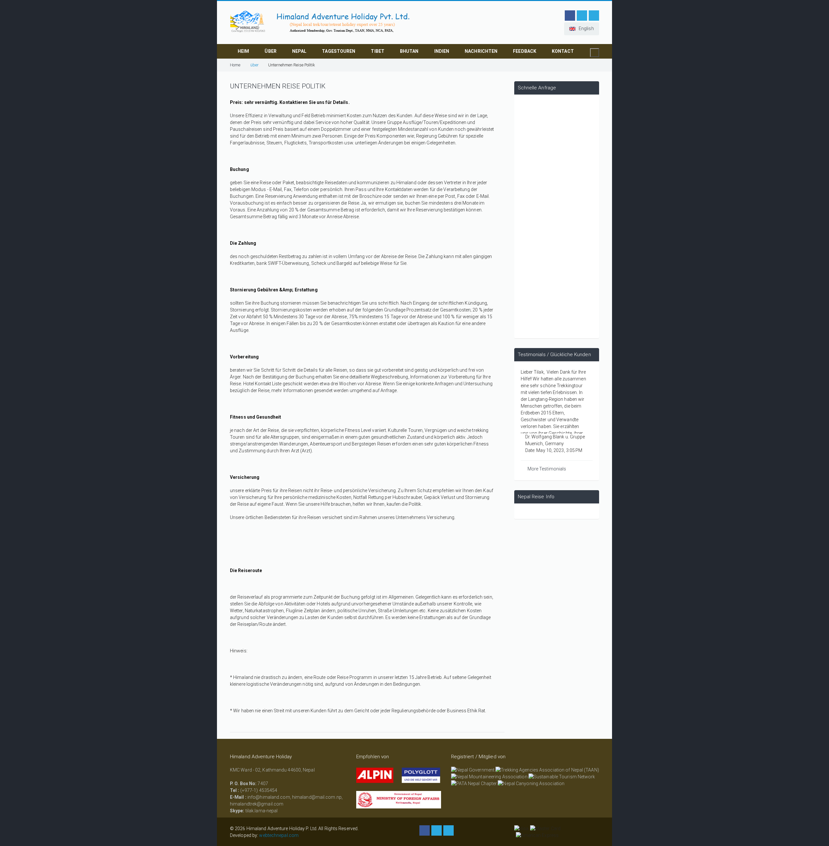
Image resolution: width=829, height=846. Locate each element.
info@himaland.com (268, 797)
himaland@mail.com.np (317, 797)
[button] (581, 28)
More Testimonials (547, 468)
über (270, 51)
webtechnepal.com (279, 835)
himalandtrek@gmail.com (256, 804)
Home (235, 64)
